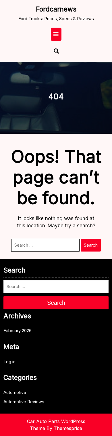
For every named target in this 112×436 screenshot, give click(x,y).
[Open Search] (54, 51)
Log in (9, 361)
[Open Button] (56, 34)
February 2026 (17, 330)
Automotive (14, 392)
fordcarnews (56, 9)
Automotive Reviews (23, 401)
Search (91, 245)
